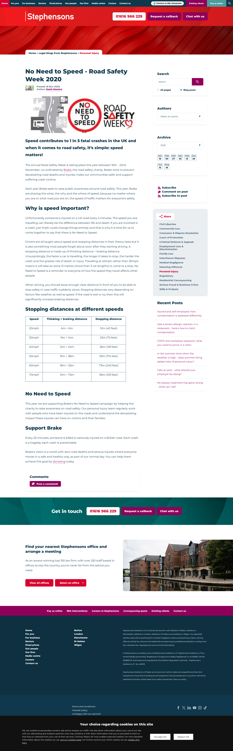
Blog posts (189, 90)
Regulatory (166, 275)
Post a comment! (47, 483)
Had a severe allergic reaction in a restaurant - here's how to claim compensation (177, 328)
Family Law (166, 253)
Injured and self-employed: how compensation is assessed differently (179, 313)
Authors (164, 108)
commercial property (165, 645)
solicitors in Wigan (182, 634)
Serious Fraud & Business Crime (178, 284)
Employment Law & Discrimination (171, 248)
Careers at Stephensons (105, 611)
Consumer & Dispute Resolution (178, 233)
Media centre (98, 3)
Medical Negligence (171, 262)
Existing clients (196, 3)
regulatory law (145, 645)
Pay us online (216, 3)
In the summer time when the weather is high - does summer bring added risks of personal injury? (179, 357)
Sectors (42, 3)
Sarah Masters (54, 89)
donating (59, 461)
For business (28, 3)
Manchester (81, 637)
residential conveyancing (162, 642)
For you (15, 3)
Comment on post (175, 191)
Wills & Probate (168, 289)
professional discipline (184, 642)
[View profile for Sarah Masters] (29, 87)
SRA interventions (77, 611)
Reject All (183, 736)
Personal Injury (89, 53)
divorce (144, 642)
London (78, 634)
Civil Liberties (167, 224)
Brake (67, 169)
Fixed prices (55, 3)
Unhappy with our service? (86, 714)
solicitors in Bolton (178, 630)
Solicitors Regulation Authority (175, 660)
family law (135, 642)
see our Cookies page (70, 740)
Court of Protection (171, 237)
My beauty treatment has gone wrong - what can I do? (180, 384)
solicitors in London (142, 634)
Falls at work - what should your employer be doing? (176, 372)
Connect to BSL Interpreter (169, 3)
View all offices (39, 582)
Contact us (125, 3)
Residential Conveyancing (175, 280)
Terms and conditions (83, 706)
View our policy (179, 679)
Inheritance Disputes (172, 258)
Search (163, 74)
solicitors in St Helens (160, 634)
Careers (112, 3)
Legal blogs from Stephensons (58, 53)
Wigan (78, 645)
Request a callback (164, 16)
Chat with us (195, 16)
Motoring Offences (170, 267)
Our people (71, 3)
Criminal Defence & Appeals (176, 242)
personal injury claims (186, 638)
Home (5, 3)
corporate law (132, 645)
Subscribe (169, 187)
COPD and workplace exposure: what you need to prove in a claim (179, 342)
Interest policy (80, 710)
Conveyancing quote (135, 611)
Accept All (160, 736)
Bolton (78, 630)
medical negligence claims (165, 638)
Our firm (84, 3)
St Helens (79, 641)
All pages (165, 90)
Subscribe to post (174, 195)
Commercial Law (169, 228)
